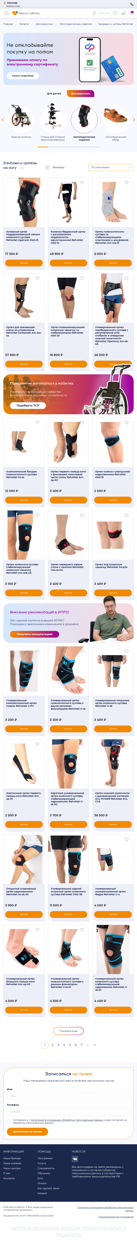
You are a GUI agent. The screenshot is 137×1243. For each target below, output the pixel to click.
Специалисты (46, 1168)
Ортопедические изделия (76, 24)
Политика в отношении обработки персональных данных (105, 1209)
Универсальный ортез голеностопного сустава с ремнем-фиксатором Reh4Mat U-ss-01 (67, 983)
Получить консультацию (34, 634)
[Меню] (6, 13)
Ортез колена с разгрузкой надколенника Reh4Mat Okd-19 (112, 474)
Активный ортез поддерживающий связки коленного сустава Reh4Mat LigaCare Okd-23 (23, 236)
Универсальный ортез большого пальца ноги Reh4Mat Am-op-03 (20, 981)
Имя (9, 1089)
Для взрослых (44, 24)
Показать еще (68, 1031)
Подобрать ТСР (28, 405)
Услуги (42, 1163)
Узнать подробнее (23, 76)
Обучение (44, 1173)
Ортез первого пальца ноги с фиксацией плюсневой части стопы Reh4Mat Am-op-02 (68, 475)
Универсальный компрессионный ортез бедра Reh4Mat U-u (110, 891)
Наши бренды (12, 1158)
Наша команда (12, 1163)
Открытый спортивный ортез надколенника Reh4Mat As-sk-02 (21, 891)
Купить (24, 263)
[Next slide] (134, 120)
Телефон (13, 1104)
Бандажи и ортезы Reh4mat (116, 24)
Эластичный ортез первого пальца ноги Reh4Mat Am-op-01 (23, 796)
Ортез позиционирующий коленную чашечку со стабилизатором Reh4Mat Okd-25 (68, 331)
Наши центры (12, 1168)
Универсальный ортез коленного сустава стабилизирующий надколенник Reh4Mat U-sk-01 (111, 984)
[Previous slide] (3, 120)
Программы (45, 1158)
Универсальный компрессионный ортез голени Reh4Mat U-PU (21, 703)
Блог (40, 1178)
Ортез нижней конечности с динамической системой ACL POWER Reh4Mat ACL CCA (112, 797)
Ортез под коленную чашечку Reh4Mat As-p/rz (111, 566)
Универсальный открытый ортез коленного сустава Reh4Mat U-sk (112, 703)
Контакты (9, 1178)
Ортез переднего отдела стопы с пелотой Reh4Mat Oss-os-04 (67, 567)
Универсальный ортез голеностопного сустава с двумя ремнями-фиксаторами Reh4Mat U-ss (68, 704)
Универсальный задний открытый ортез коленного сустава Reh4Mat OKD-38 (68, 891)
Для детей (54, 93)
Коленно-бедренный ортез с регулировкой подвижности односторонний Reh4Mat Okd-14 (68, 237)
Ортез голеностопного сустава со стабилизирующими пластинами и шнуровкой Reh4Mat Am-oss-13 (111, 237)
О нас (6, 1173)
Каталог (24, 24)
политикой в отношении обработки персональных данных (67, 1120)
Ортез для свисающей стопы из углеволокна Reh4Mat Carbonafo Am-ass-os (23, 331)
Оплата (42, 1183)
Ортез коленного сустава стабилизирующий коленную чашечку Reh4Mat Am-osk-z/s (22, 568)
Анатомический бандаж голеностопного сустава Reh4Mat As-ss (21, 474)
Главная (8, 24)
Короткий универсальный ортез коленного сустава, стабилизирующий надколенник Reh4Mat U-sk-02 (67, 799)
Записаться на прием (27, 1131)
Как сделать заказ (48, 1188)
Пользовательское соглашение (116, 1217)
